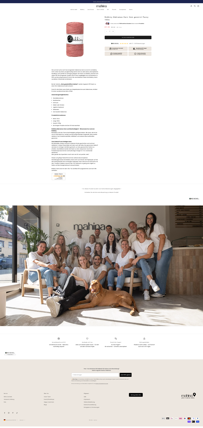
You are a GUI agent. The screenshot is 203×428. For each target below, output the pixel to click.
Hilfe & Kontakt (8, 397)
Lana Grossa (91, 9)
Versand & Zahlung (9, 399)
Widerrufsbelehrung (89, 402)
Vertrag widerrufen (136, 395)
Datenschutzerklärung (90, 404)
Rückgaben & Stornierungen (91, 407)
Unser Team (47, 397)
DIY (108, 9)
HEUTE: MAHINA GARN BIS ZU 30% (101, 1)
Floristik (114, 9)
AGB (85, 397)
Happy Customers (49, 402)
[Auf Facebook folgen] (4, 413)
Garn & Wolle (100, 9)
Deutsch (21, 420)
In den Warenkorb (128, 37)
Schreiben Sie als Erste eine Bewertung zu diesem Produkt (102, 192)
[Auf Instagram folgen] (9, 413)
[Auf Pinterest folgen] (13, 413)
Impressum (87, 399)
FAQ (5, 402)
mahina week (73, 9)
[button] (101, 192)
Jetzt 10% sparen (125, 375)
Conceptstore (122, 9)
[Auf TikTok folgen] (17, 413)
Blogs (45, 404)
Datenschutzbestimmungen (102, 383)
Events (131, 9)
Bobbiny (82, 9)
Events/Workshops (49, 399)
